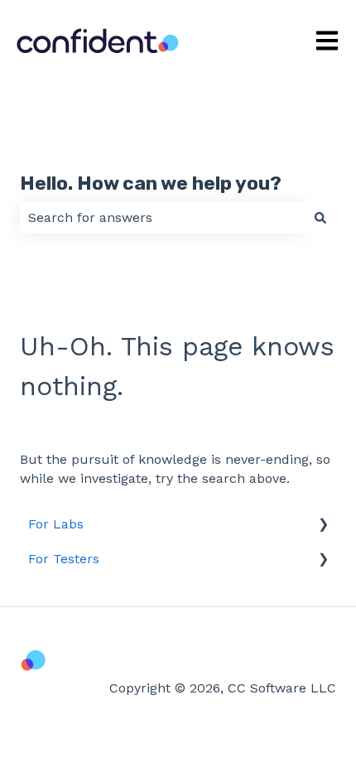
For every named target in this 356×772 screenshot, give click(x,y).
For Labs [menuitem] (56, 524)
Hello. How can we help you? (150, 183)
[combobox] (162, 218)
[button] (323, 526)
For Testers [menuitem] (63, 559)
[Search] (320, 218)
